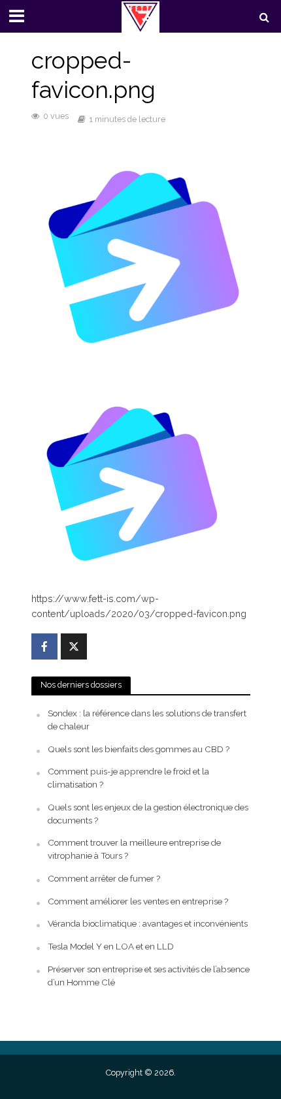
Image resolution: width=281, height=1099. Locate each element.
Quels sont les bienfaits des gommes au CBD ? (138, 749)
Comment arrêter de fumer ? (104, 878)
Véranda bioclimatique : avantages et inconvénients (148, 923)
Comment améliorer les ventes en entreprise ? (138, 901)
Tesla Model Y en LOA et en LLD (111, 946)
